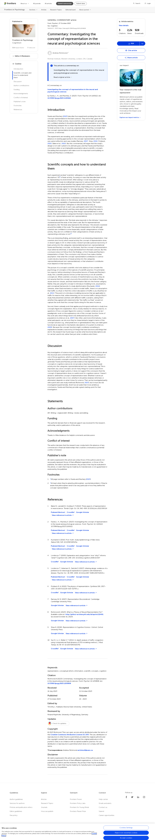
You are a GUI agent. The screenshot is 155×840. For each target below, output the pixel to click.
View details (124, 25)
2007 (86, 141)
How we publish (47, 811)
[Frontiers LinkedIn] (138, 797)
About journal (84, 10)
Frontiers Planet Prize (78, 811)
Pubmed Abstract (58, 512)
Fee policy (13, 815)
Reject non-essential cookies (126, 833)
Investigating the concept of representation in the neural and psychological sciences (73, 90)
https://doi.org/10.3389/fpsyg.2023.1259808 (72, 28)
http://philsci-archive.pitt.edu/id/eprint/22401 (84, 614)
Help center (103, 799)
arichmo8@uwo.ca (85, 750)
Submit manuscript (64, 3)
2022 (63, 143)
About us (24, 3)
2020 (50, 143)
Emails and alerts (105, 803)
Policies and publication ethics (21, 807)
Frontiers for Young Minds (79, 807)
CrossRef (70, 512)
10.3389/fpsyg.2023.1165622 (59, 98)
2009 (50, 327)
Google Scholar (82, 512)
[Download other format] (125, 57)
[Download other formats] (142, 43)
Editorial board (70, 10)
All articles (48, 3)
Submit (101, 811)
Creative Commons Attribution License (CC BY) (70, 735)
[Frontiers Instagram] (144, 797)
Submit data (80, 3)
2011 (52, 293)
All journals (37, 3)
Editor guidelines (16, 811)
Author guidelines (16, 799)
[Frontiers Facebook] (126, 797)
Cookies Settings (126, 828)
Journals (44, 807)
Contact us (103, 807)
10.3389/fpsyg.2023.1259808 (59, 683)
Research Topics (56, 10)
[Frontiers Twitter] (132, 797)
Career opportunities (106, 815)
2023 (65, 116)
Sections (32, 10)
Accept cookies (126, 838)
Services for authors (17, 803)
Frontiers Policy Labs (77, 803)
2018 (95, 141)
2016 (97, 286)
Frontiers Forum (76, 799)
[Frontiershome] (10, 3)
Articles (43, 10)
